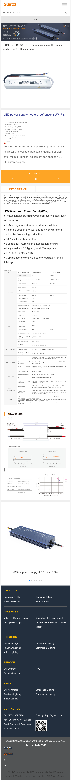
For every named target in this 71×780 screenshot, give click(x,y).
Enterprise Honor (12, 601)
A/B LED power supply (24, 49)
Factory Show (42, 601)
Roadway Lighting (12, 648)
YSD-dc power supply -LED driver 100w (35, 572)
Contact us (35, 173)
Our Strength (10, 669)
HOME (7, 45)
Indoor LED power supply (16, 618)
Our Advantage (11, 643)
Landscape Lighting (45, 643)
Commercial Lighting (45, 648)
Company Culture (44, 597)
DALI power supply (13, 622)
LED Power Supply (55, 776)
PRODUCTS (21, 45)
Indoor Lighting (11, 652)
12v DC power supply (18, 772)
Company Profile (12, 597)
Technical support (12, 673)
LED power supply (39, 772)
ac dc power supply (34, 776)
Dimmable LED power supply (50, 618)
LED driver (18, 776)
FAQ (38, 669)
